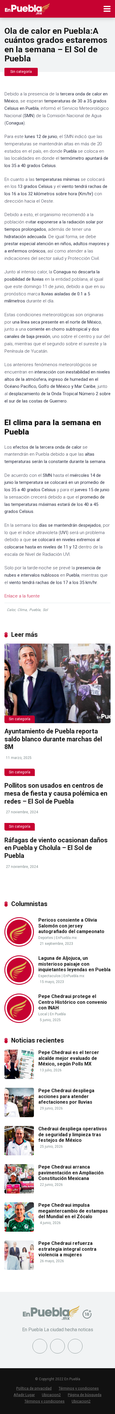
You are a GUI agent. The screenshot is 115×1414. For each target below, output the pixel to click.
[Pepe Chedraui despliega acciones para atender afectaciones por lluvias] (19, 1115)
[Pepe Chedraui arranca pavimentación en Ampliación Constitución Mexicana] (19, 1192)
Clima (22, 610)
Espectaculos (49, 976)
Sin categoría (21, 72)
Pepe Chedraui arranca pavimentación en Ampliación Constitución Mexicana (71, 1172)
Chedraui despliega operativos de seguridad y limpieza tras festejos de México (72, 1134)
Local (42, 1014)
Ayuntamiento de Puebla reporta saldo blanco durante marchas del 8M (53, 739)
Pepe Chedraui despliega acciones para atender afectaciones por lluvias (66, 1096)
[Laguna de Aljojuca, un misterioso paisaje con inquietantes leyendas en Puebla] (19, 983)
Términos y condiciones (79, 1388)
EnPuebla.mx (66, 938)
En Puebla (58, 1014)
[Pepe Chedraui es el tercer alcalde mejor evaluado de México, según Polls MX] (19, 1077)
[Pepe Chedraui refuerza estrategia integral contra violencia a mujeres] (19, 1268)
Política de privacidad (34, 1388)
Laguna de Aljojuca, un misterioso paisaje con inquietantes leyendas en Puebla (74, 963)
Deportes (45, 938)
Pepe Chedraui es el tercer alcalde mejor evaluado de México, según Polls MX (68, 1058)
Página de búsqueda (84, 1395)
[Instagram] (75, 1346)
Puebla (34, 610)
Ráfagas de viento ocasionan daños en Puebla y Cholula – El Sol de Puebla (56, 847)
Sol (45, 610)
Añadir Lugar (24, 1395)
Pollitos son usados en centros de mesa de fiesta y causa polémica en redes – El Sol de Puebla (55, 793)
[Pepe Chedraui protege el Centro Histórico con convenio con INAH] (19, 1021)
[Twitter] (57, 1346)
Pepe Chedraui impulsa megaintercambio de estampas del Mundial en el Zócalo (73, 1210)
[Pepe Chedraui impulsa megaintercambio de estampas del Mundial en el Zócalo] (19, 1230)
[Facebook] (39, 1346)
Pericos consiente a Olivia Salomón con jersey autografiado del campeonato (71, 925)
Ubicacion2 (51, 1395)
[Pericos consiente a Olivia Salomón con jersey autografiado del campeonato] (19, 945)
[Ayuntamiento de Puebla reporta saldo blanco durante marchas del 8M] (57, 683)
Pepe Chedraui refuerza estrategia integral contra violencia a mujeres (67, 1248)
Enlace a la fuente (22, 596)
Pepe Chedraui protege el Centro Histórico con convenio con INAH (72, 1002)
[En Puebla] (27, 8)
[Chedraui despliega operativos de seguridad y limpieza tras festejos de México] (19, 1154)
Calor (11, 610)
